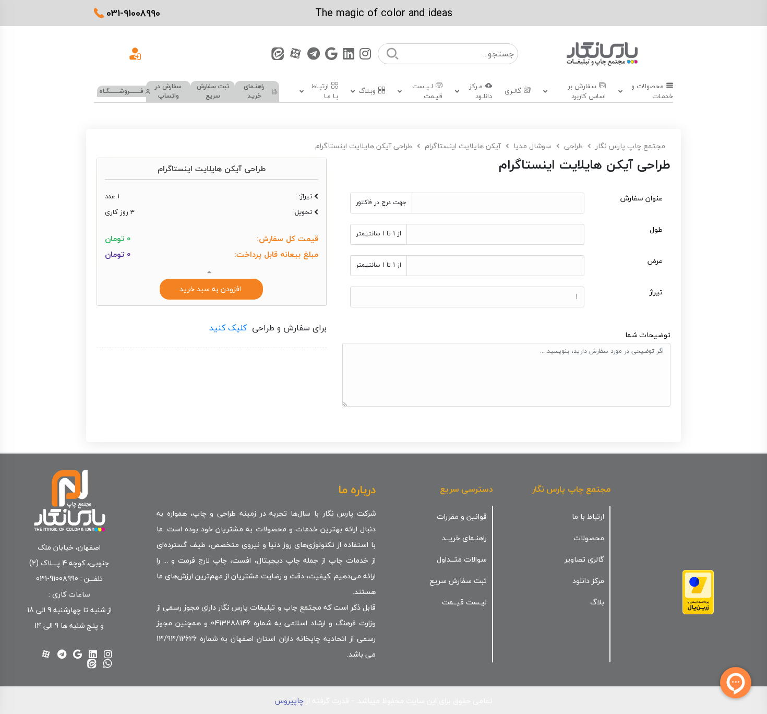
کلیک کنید (228, 327)
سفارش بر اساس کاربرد (586, 91)
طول (656, 230)
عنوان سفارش (641, 199)
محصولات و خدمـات (652, 91)
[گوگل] (331, 53)
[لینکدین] (348, 53)
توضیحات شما (647, 334)
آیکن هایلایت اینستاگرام (463, 145)
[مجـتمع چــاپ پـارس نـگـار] (602, 53)
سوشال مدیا (532, 145)
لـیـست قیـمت (427, 91)
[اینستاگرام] (365, 53)
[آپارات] (295, 53)
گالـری (513, 91)
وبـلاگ (367, 91)
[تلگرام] (313, 53)
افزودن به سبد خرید (211, 288)
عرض (655, 261)
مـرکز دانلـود (480, 91)
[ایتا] (277, 53)
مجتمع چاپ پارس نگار (630, 145)
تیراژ (656, 293)
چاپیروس (289, 700)
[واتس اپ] (107, 663)
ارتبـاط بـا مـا (324, 91)
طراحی (573, 145)
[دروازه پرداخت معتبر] (698, 591)
